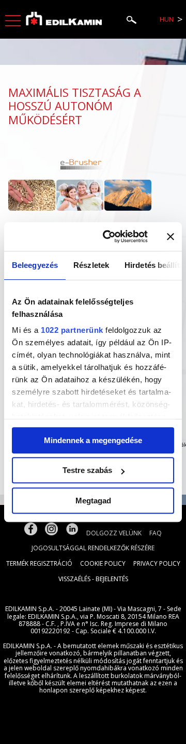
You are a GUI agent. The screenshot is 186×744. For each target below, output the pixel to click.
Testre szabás (87, 470)
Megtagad (93, 500)
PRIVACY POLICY (156, 563)
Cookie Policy (103, 563)
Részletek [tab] (91, 265)
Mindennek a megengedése (93, 440)
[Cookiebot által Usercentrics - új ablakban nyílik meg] (109, 236)
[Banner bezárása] (170, 236)
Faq (155, 533)
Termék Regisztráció (39, 563)
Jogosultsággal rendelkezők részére (93, 548)
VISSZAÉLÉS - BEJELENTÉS (93, 578)
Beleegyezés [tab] (35, 265)
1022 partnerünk (72, 330)
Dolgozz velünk (114, 533)
